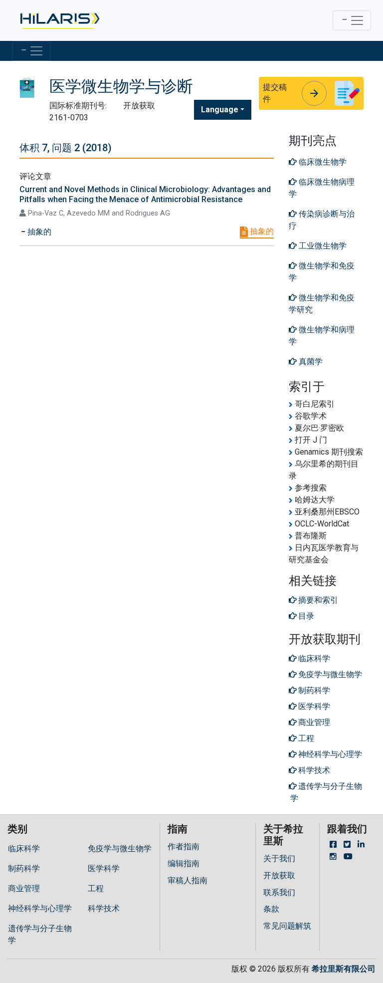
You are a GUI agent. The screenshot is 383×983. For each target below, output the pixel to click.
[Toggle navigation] (352, 20)
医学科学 (104, 868)
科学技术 (104, 908)
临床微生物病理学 (322, 188)
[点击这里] (59, 20)
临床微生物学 (322, 162)
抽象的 (261, 231)
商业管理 (24, 888)
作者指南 (183, 846)
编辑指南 (183, 863)
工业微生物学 (322, 245)
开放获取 (279, 875)
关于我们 (279, 858)
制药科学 (24, 868)
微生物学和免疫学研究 (322, 303)
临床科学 (24, 848)
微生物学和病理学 (322, 335)
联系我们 (279, 892)
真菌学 (310, 361)
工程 (96, 888)
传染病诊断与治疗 (322, 220)
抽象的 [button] (38, 232)
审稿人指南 (187, 880)
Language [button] (219, 109)
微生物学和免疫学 (322, 271)
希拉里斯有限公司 (344, 969)
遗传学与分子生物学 (40, 934)
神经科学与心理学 (40, 908)
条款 (271, 909)
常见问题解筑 (287, 926)
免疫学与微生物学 (120, 848)
